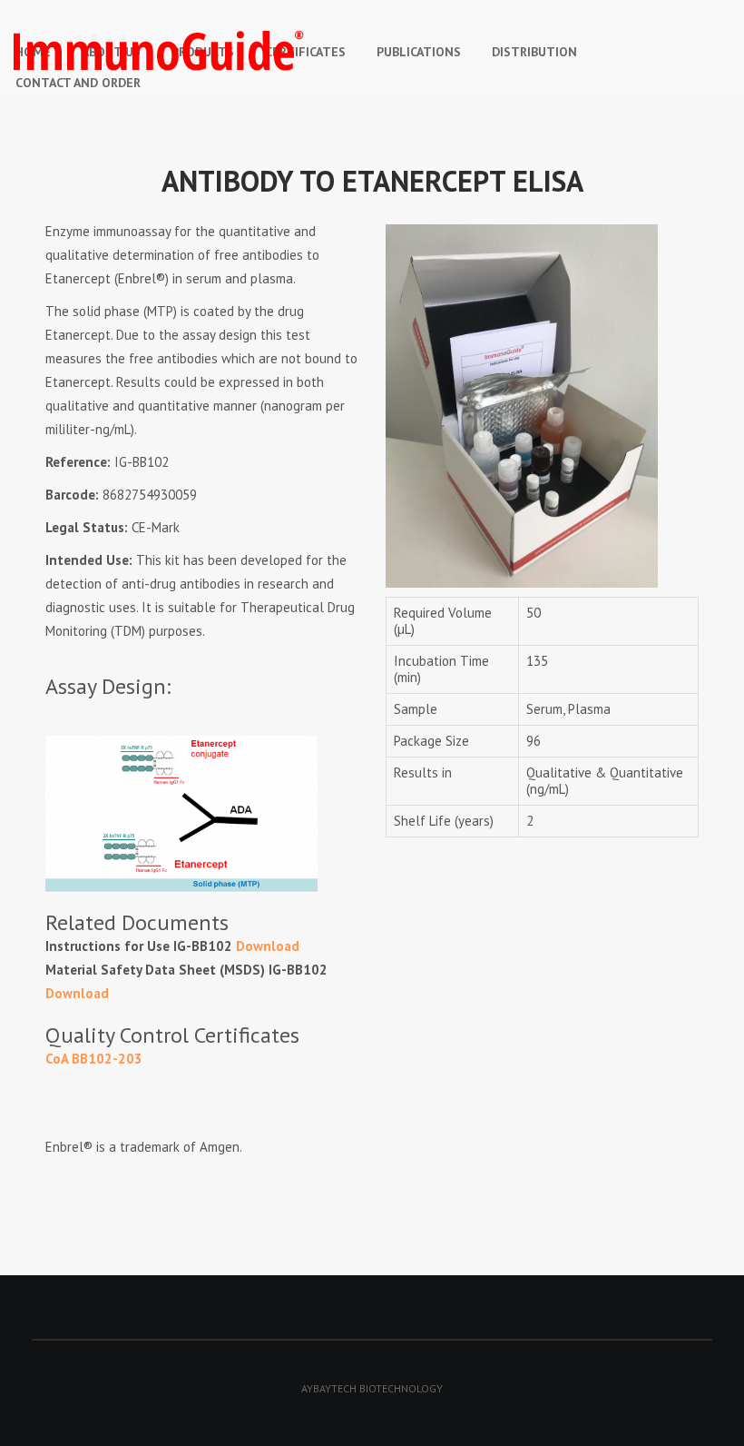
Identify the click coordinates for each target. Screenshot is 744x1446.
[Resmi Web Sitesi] (340, 51)
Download (267, 946)
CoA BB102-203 (93, 1058)
